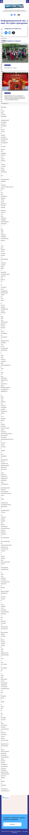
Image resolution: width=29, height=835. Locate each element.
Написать (12, 824)
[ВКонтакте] (6, 32)
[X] (13, 32)
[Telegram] (9, 32)
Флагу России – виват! (10, 67)
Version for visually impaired (18, 15)
